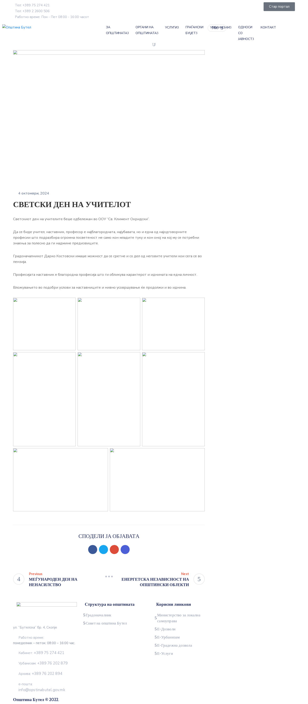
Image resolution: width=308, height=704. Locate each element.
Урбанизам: (43, 663)
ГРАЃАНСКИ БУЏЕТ (194, 30)
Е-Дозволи (166, 629)
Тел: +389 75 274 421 (32, 5)
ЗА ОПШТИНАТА (116, 30)
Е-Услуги (165, 653)
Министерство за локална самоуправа (178, 618)
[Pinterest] (114, 549)
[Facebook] (92, 549)
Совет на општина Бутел (106, 623)
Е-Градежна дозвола (174, 645)
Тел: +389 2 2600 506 (32, 11)
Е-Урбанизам (168, 637)
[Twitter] (103, 549)
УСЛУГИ (171, 27)
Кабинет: (41, 653)
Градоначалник (98, 615)
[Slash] (109, 576)
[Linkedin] (125, 549)
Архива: (40, 673)
